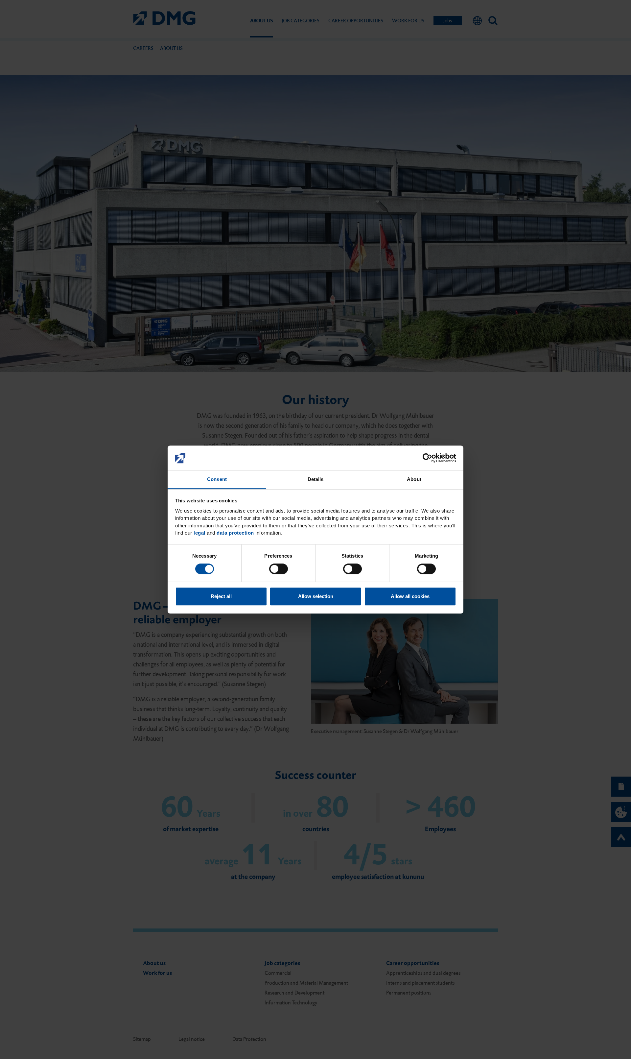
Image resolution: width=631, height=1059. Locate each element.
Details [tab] (316, 479)
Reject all (221, 596)
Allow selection (315, 596)
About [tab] (414, 479)
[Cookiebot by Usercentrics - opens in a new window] (427, 458)
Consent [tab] (217, 479)
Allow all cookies (410, 596)
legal (199, 533)
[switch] (278, 569)
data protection (235, 533)
